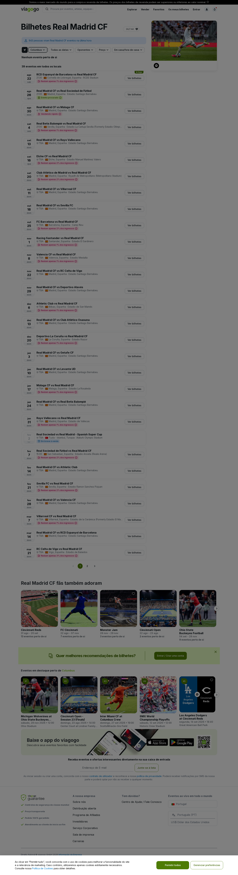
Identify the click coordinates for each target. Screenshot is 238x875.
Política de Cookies (42, 868)
